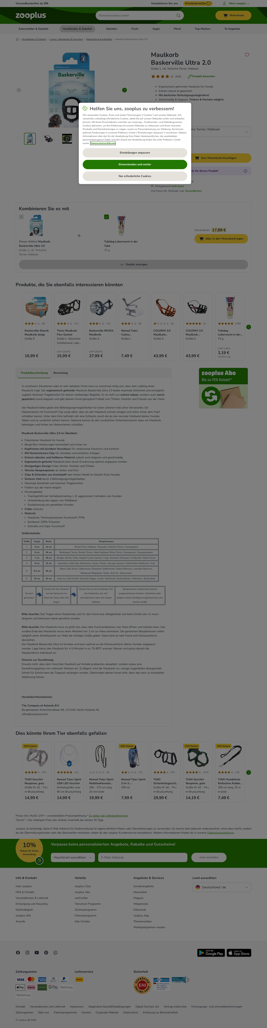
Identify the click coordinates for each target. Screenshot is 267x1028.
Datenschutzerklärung (102, 143)
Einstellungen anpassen (135, 153)
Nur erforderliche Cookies (135, 176)
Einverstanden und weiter (135, 164)
